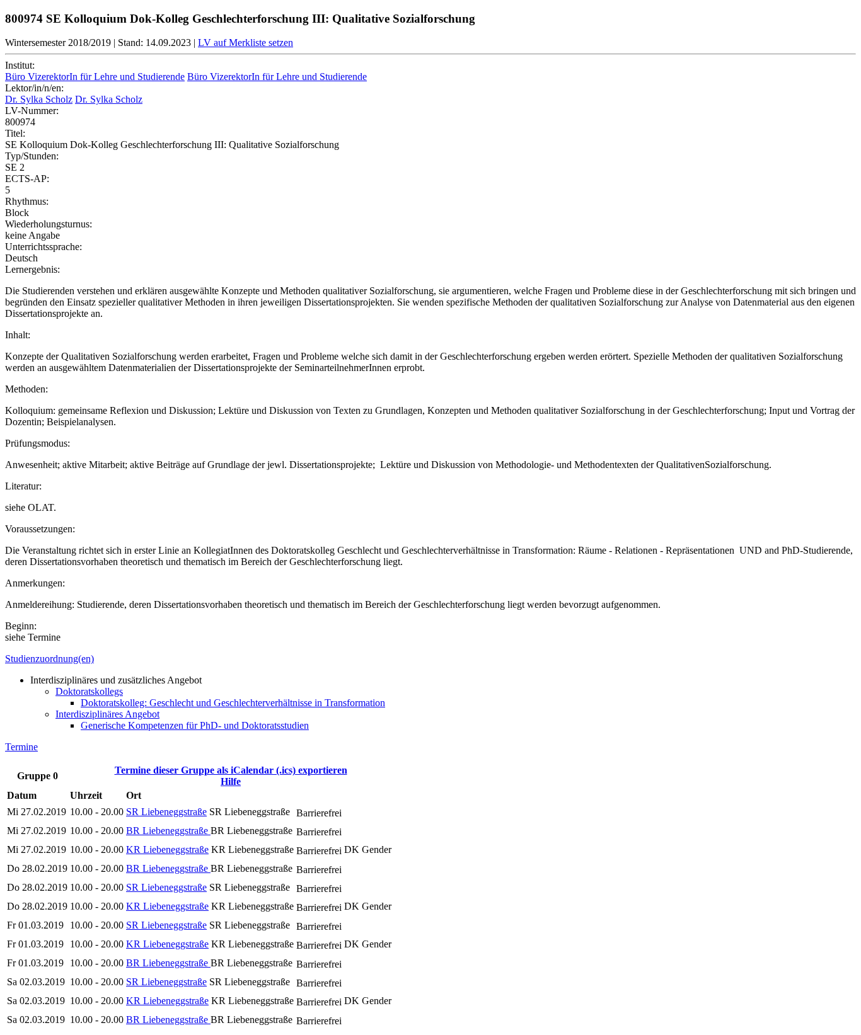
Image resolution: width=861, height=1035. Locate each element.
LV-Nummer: (32, 110)
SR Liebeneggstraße (166, 811)
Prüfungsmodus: (37, 443)
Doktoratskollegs (89, 691)
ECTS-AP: (27, 178)
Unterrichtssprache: (43, 246)
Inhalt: (17, 334)
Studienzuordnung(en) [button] (49, 658)
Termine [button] (21, 746)
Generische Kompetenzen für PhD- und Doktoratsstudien (195, 725)
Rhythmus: (27, 201)
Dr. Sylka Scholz (38, 99)
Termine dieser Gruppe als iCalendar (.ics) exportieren (231, 770)
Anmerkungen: (35, 583)
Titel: (15, 133)
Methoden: (26, 389)
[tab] (430, 659)
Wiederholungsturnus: (48, 224)
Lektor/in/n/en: (34, 88)
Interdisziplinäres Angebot (107, 714)
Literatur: (23, 486)
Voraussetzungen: (40, 528)
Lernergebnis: (32, 269)
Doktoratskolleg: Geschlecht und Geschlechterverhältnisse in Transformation (233, 702)
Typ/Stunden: (32, 156)
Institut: (20, 65)
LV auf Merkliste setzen (245, 42)
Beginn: (21, 625)
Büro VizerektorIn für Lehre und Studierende (95, 76)
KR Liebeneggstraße (167, 849)
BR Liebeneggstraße (168, 830)
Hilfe (231, 781)
